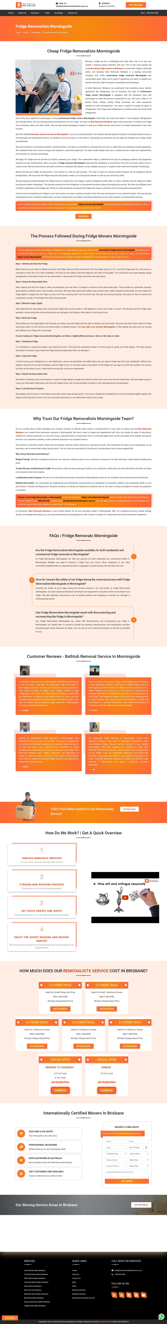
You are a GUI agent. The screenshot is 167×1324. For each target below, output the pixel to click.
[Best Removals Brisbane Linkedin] (128, 1295)
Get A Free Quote (136, 5)
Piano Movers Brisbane (33, 1286)
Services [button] (35, 13)
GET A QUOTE (126, 1181)
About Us (22, 13)
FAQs (47, 13)
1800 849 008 (43, 501)
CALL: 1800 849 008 (149, 13)
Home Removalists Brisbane (34, 1270)
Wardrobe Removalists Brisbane (36, 1294)
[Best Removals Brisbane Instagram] (121, 1295)
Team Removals (106, 1322)
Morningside (35, 32)
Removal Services (78, 1290)
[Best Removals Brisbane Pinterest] (136, 1295)
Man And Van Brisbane (32, 1290)
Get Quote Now (129, 809)
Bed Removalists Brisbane (34, 1298)
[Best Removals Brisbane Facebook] (114, 1295)
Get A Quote (83, 216)
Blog (74, 1282)
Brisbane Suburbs (79, 1294)
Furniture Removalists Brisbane (36, 1274)
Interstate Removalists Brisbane (36, 1282)
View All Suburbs (141, 1205)
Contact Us (72, 13)
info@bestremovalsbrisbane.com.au (72, 6)
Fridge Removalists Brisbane (35, 1306)
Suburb (25, 32)
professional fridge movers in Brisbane (105, 68)
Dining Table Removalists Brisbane (37, 1302)
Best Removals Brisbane (101, 122)
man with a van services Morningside (98, 327)
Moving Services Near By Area (83, 1298)
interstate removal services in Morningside (49, 134)
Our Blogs (59, 13)
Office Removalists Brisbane (34, 1278)
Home (10, 13)
